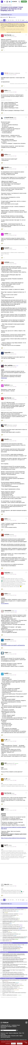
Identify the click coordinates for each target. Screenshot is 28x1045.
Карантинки (4, 378)
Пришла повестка (6, 940)
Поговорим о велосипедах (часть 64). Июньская (11, 926)
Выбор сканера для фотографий (9, 939)
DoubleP (6, 248)
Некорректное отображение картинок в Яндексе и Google (13, 944)
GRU (7, 17)
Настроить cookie (15, 1035)
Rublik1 (6, 673)
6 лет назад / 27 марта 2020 (10, 399)
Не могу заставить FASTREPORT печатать (9, 988)
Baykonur (7, 385)
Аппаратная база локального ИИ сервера (10, 919)
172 (18, 20)
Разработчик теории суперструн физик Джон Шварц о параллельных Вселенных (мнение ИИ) (13, 948)
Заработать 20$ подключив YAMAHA (8, 982)
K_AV (5, 739)
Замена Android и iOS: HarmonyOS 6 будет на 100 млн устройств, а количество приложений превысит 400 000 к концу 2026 (15, 959)
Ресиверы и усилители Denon (8, 935)
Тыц (2, 255)
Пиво (3, 912)
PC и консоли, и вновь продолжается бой (10, 918)
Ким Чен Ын (7, 35)
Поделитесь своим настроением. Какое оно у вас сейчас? (13, 909)
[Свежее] (7, 2)
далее (23, 20)
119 (10, 20)
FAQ (23, 1033)
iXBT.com (2, 1039)
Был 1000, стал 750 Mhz (6, 991)
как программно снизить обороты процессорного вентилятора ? (14, 992)
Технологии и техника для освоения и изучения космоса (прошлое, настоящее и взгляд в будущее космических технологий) (15, 937)
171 (16, 20)
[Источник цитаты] (4, 374)
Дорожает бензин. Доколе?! (8, 916)
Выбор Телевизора (6, 923)
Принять (13, 1043)
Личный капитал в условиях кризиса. (9, 915)
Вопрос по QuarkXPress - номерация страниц (10, 985)
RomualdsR (8, 610)
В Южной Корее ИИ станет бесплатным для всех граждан (13, 976)
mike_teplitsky (8, 365)
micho (6, 90)
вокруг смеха (13, 17)
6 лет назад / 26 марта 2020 (10, 36)
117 (6, 20)
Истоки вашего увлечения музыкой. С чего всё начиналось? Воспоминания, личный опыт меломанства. (14, 928)
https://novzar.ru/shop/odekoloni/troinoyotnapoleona (13, 838)
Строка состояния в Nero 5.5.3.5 (8, 989)
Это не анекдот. (5, 603)
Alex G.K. (6, 884)
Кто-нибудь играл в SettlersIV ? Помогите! (10, 986)
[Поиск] (19, 2)
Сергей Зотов (9, 117)
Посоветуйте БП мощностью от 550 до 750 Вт (11, 924)
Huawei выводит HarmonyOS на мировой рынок (11, 957)
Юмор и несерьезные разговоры (6, 5)
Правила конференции (13, 1033)
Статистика (3, 1034)
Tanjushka (7, 572)
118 (8, 20)
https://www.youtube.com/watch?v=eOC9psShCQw (13, 645)
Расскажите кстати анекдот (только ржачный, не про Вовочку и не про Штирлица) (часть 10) (12, 8)
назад (2, 20)
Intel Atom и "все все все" (7, 932)
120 (12, 20)
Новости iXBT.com (4, 952)
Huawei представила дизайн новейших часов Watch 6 (12, 972)
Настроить (20, 1043)
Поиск (20, 1033)
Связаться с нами (4, 1033)
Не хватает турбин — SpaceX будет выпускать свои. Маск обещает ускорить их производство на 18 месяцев (15, 965)
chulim (6, 233)
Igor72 (6, 845)
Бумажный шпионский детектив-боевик (10, 946)
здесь (11, 14)
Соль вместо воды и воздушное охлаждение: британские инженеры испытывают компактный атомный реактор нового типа (15, 974)
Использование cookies (6, 1035)
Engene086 (7, 352)
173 (20, 20)
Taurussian (7, 639)
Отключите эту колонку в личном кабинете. (9, 997)
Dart (5, 425)
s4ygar (6, 652)
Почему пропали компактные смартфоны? (10, 913)
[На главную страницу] (2, 1)
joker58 (6, 167)
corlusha (6, 262)
